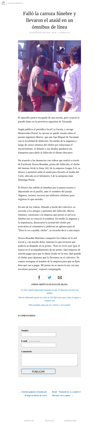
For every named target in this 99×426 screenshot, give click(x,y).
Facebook (39, 277)
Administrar (70, 421)
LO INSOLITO (64, 33)
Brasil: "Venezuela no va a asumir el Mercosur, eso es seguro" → (66, 393)
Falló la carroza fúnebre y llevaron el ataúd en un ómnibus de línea (49, 20)
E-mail (30, 341)
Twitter (49, 277)
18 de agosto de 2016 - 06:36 (42, 33)
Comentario (26, 351)
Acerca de (29, 421)
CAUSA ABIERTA (15, 3)
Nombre (24, 330)
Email (60, 277)
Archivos (49, 421)
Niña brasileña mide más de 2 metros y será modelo (49, 305)
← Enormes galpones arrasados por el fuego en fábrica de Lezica (33, 393)
